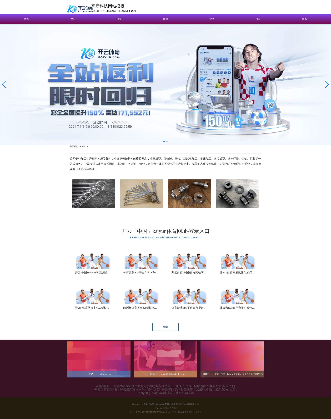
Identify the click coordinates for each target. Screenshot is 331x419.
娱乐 (119, 19)
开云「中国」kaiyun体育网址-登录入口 (166, 231)
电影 (304, 19)
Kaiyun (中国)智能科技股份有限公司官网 (166, 393)
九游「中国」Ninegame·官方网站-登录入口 (205, 386)
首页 (26, 19)
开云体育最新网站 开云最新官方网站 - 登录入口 (127, 389)
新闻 (165, 19)
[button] (327, 84)
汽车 (258, 19)
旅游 (211, 19)
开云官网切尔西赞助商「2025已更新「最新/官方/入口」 (200, 389)
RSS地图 (184, 404)
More (165, 327)
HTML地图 (194, 404)
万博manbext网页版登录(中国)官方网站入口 (143, 386)
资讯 (73, 19)
